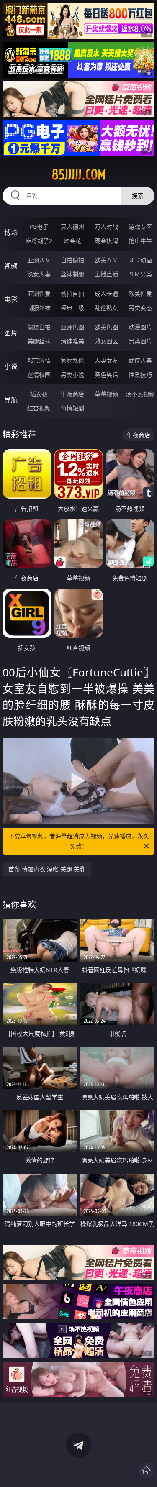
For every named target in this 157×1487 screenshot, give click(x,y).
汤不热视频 (140, 394)
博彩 (11, 232)
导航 (11, 399)
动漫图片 (140, 327)
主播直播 (106, 274)
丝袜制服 (72, 274)
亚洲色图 (72, 327)
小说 (11, 366)
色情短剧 (72, 408)
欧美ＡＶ (106, 260)
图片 (11, 333)
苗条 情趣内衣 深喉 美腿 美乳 (46, 869)
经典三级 (72, 308)
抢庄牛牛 (140, 241)
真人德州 (72, 226)
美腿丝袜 (39, 341)
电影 (11, 299)
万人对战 (106, 226)
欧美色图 (106, 327)
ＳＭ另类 (140, 274)
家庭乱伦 (72, 360)
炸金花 (72, 241)
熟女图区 (106, 341)
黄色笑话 (106, 375)
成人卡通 (106, 293)
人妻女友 (106, 360)
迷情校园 (39, 375)
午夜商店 (72, 394)
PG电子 (39, 226)
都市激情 (39, 360)
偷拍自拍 (72, 293)
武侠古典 (140, 360)
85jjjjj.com (78, 174)
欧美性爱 (140, 293)
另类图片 (140, 341)
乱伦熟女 (106, 308)
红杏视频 (39, 408)
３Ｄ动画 (140, 260)
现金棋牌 (106, 241)
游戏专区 (140, 226)
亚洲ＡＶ (39, 260)
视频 (11, 266)
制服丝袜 (39, 308)
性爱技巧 (140, 375)
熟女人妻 (39, 274)
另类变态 (140, 308)
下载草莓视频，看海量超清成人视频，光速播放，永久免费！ (78, 841)
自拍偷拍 (72, 260)
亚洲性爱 (39, 293)
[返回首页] (146, 1470)
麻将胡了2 (39, 241)
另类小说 (72, 375)
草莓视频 (106, 394)
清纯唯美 (72, 341)
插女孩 (39, 394)
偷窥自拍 (39, 327)
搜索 (138, 196)
